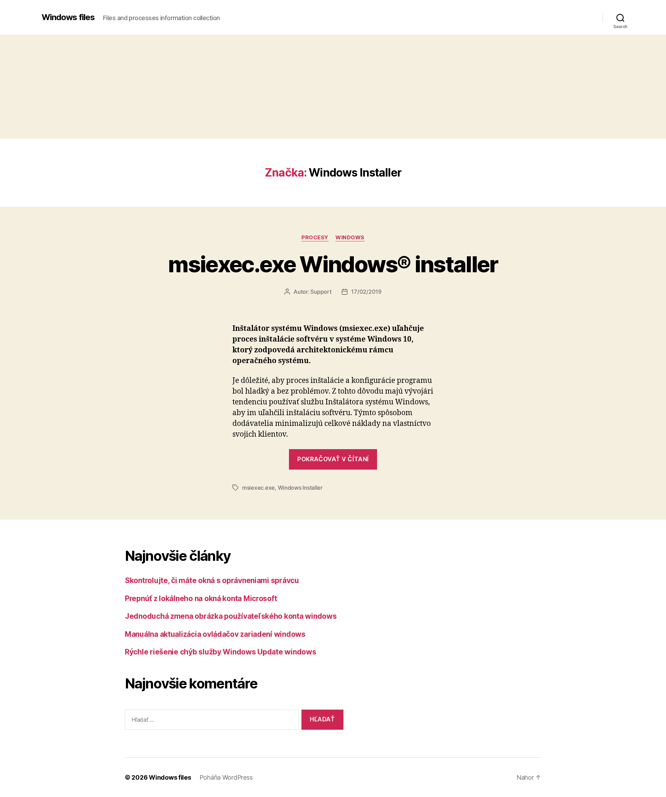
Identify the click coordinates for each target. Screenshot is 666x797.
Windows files (68, 17)
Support (320, 291)
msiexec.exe (258, 487)
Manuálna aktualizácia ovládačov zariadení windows (215, 634)
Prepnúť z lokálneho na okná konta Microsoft (201, 598)
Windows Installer (300, 487)
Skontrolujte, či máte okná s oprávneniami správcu (212, 580)
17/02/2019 (366, 291)
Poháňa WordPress (226, 777)
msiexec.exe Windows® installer (333, 264)
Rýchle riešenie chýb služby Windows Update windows (220, 652)
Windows (350, 237)
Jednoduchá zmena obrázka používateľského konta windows (230, 616)
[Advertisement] (333, 86)
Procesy (314, 237)
